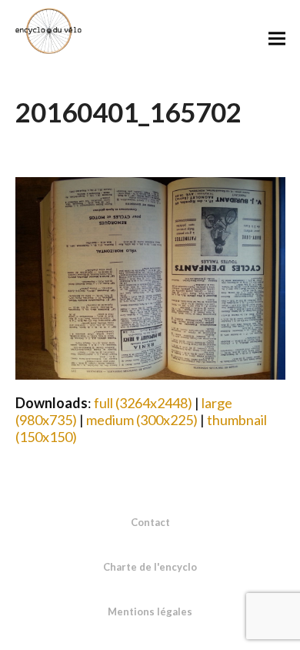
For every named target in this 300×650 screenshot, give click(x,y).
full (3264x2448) (143, 402)
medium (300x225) (142, 419)
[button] (276, 38)
